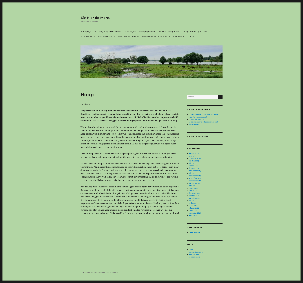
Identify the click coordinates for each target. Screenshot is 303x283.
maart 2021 (193, 206)
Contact (191, 36)
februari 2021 (194, 208)
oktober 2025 (194, 161)
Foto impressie (105, 36)
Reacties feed (194, 254)
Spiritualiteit (86, 36)
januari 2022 (193, 191)
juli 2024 (192, 173)
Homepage (85, 31)
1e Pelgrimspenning (196, 119)
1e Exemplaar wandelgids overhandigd (203, 122)
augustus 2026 (194, 153)
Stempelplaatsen (147, 31)
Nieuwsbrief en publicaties (154, 36)
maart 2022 (193, 188)
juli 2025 (192, 163)
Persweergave (194, 124)
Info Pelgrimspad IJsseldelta (108, 31)
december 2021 (194, 193)
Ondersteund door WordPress (106, 273)
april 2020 (192, 215)
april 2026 (193, 156)
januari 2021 (193, 211)
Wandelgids (130, 31)
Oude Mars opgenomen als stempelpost (204, 115)
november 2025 (195, 158)
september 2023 (195, 178)
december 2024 (195, 168)
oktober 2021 (194, 196)
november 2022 (195, 181)
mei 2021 (192, 203)
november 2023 (195, 176)
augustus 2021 (194, 198)
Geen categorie (194, 233)
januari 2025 (193, 166)
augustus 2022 (194, 183)
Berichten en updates (128, 36)
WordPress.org (194, 257)
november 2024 (195, 171)
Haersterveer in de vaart (198, 117)
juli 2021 (192, 201)
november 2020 (195, 213)
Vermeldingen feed (196, 252)
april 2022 (192, 186)
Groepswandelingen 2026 (195, 31)
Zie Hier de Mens (95, 18)
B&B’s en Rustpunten (169, 31)
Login (191, 250)
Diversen (177, 36)
